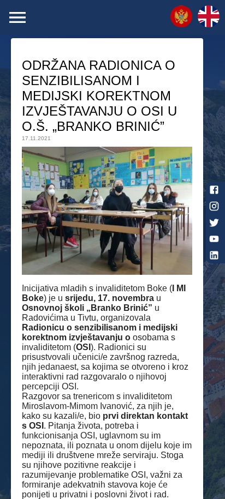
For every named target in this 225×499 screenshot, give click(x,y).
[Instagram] (214, 206)
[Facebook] (214, 189)
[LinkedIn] (214, 255)
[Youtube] (214, 238)
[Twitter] (214, 222)
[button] (181, 17)
